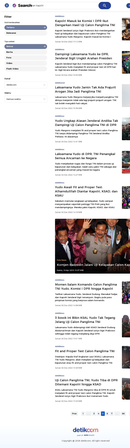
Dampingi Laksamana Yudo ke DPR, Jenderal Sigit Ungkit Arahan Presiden (83, 56)
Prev (74, 413)
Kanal (7, 78)
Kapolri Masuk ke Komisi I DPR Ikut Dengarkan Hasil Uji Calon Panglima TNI (85, 23)
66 (123, 413)
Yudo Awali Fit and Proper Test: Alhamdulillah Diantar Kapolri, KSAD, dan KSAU (86, 191)
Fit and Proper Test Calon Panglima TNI (85, 351)
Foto (8, 57)
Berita (9, 52)
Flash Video (12, 69)
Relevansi (11, 33)
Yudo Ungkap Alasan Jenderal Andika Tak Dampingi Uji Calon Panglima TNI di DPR (86, 123)
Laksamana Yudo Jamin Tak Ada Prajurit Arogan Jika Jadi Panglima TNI (85, 89)
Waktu (7, 93)
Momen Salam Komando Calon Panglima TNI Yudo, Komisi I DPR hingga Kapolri (86, 286)
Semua (9, 46)
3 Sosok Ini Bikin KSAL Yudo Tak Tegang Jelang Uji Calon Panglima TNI (85, 320)
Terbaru (10, 27)
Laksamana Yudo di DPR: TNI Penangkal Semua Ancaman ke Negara (85, 156)
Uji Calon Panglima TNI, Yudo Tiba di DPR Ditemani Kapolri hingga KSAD (86, 382)
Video (9, 63)
